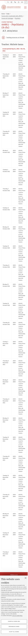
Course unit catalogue (7, 18)
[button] (24, 7)
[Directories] (11, 2)
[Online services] (15, 2)
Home (3, 14)
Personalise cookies (14, 626)
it (26, 2)
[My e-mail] (22, 2)
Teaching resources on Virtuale (15, 37)
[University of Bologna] (11, 7)
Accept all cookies (14, 632)
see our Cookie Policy (17, 615)
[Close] (25, 578)
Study (7, 14)
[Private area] (18, 2)
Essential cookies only (14, 621)
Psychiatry (17, 18)
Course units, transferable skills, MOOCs (12, 16)
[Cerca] (8, 2)
